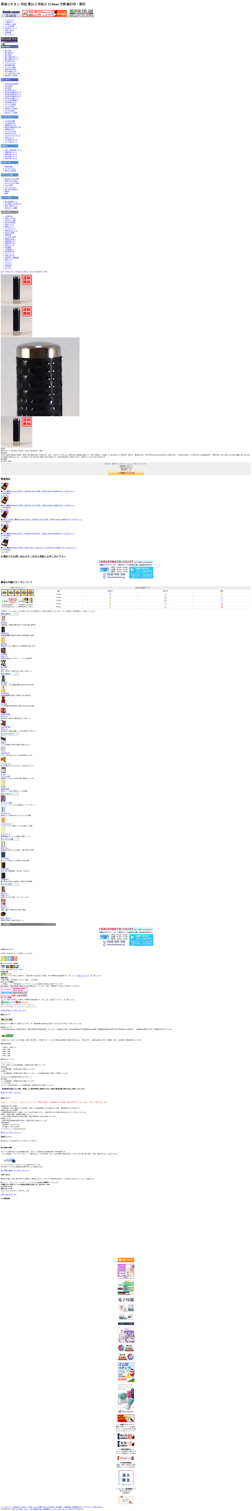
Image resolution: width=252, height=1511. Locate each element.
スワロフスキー (10, 168)
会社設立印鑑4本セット (13, 96)
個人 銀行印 (9, 53)
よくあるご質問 (10, 237)
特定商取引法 (9, 251)
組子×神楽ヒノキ (11, 71)
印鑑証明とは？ (10, 243)
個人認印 (4, 644)
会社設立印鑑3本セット (13, 94)
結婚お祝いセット (11, 154)
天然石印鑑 (5, 869)
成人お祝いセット (11, 156)
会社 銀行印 (9, 86)
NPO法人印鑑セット (12, 98)
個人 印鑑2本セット (12, 57)
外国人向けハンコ (11, 231)
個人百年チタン (10, 61)
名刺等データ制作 (11, 75)
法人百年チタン (10, 90)
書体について (9, 226)
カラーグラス (5, 834)
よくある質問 (38, 1507)
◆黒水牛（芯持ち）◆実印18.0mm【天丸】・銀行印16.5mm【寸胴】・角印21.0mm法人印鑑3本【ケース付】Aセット (42, 519)
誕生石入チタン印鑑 (12, 179)
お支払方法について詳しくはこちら (13, 1010)
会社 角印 (8, 88)
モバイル (8, 268)
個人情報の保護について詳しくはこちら (15, 1170)
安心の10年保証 (10, 222)
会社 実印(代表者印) (12, 84)
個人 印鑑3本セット (12, 59)
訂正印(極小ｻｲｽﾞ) (11, 102)
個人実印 (4, 623)
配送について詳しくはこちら (11, 1092)
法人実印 (4, 683)
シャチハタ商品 (10, 104)
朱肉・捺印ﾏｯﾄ (6, 918)
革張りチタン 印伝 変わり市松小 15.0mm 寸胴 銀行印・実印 (26, 271)
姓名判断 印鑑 (10, 65)
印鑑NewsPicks (10, 239)
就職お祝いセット (11, 152)
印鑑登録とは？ (10, 241)
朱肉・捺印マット (11, 206)
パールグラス (5, 813)
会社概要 (8, 247)
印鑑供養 (8, 235)
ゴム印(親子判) (10, 123)
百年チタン (5, 848)
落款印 (7, 191)
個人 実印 (8, 50)
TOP (2, 271)
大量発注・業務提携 (12, 257)
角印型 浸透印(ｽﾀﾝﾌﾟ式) (13, 127)
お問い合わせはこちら (9, 1194)
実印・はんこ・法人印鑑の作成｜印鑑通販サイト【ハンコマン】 (42, 1509)
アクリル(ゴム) (6, 764)
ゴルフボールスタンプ (12, 135)
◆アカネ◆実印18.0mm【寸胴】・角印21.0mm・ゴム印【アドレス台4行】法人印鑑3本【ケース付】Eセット (39, 548)
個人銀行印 (5, 633)
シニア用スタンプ (11, 142)
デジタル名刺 (9, 110)
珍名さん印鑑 (9, 233)
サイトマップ (9, 253)
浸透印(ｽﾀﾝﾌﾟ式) (10, 125)
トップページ (6, 1507)
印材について (9, 224)
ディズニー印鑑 (10, 67)
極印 (6, 193)
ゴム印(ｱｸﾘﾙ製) (10, 121)
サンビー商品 (9, 106)
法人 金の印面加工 (11, 100)
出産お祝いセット (11, 158)
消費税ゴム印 (9, 129)
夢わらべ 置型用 (10, 171)
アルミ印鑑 (9, 185)
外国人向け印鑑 (10, 69)
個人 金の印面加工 (11, 189)
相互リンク (9, 260)
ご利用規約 (9, 249)
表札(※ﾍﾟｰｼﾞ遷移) (11, 113)
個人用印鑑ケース (11, 202)
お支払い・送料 (10, 220)
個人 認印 (8, 55)
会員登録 (8, 266)
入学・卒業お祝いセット (13, 150)
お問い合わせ (9, 255)
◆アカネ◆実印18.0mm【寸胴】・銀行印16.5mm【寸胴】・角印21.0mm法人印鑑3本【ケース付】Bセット (38, 505)
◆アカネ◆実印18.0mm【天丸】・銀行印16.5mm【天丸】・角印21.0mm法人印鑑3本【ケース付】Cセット (38, 533)
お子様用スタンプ (11, 139)
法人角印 (4, 704)
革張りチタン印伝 (11, 181)
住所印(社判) (5, 753)
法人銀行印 (5, 693)
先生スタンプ (9, 137)
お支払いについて (82, 975)
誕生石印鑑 (9, 166)
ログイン (8, 262)
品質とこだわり (10, 218)
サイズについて (10, 228)
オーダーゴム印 (10, 131)
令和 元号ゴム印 (10, 133)
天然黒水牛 (5, 879)
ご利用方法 (9, 216)
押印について (9, 245)
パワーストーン (10, 63)
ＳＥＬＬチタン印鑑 (12, 183)
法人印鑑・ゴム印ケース (13, 204)
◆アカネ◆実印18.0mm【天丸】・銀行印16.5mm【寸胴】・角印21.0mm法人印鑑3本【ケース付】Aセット (38, 491)
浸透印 (3, 742)
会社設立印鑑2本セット (13, 92)
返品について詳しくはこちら (11, 1132)
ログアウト (9, 264)
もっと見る (5, 495)
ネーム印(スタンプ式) (12, 73)
